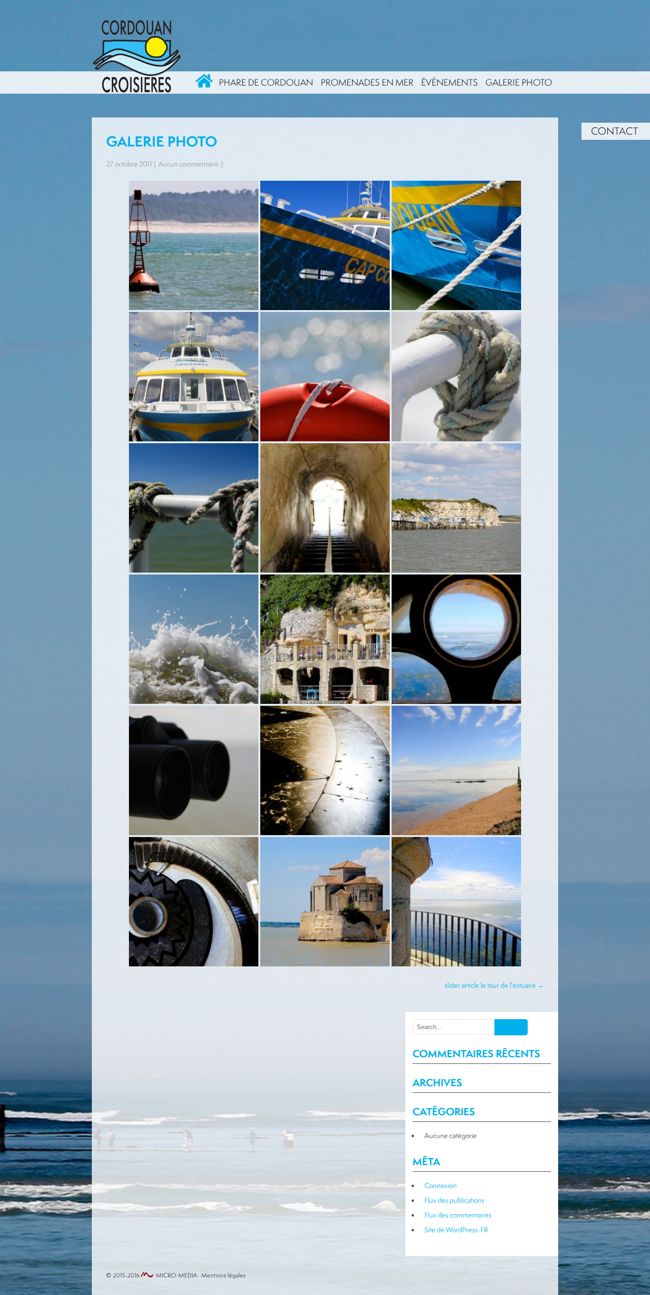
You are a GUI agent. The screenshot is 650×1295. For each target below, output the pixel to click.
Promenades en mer (367, 82)
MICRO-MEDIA (176, 1275)
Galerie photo (518, 82)
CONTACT (614, 131)
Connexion (440, 1185)
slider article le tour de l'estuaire (494, 985)
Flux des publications (454, 1200)
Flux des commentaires (458, 1215)
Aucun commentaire (188, 164)
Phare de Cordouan (266, 82)
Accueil (205, 82)
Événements (449, 82)
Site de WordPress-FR (456, 1230)
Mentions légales (223, 1275)
